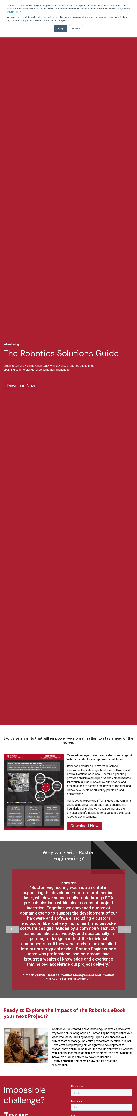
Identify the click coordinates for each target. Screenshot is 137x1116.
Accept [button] (60, 28)
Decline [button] (76, 28)
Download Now (21, 385)
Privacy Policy (14, 11)
